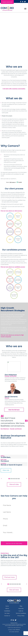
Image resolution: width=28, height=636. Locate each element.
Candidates (14, 47)
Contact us (7, 615)
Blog (21, 606)
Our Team (7, 613)
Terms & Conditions (21, 613)
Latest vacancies (7, 2)
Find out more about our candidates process (13, 267)
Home (7, 606)
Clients (14, 42)
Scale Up (21, 611)
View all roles (14, 484)
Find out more (9, 577)
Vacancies (21, 608)
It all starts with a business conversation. (14, 88)
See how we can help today (14, 543)
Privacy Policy (20, 615)
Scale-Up (14, 52)
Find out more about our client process (11, 211)
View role (6, 470)
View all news (14, 590)
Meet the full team (14, 409)
